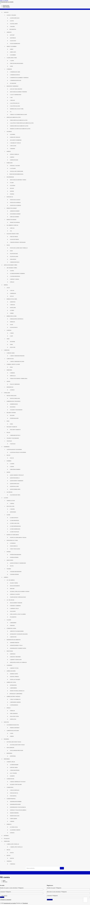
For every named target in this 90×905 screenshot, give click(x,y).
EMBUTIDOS (9, 370)
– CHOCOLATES (12, 145)
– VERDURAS (12, 864)
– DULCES (11, 458)
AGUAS (8, 287)
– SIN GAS (11, 296)
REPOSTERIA (9, 753)
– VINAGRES (12, 26)
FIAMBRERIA (6, 446)
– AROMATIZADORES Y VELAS (15, 645)
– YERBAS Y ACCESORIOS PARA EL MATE (18, 114)
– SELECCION (12, 347)
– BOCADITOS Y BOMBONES (15, 140)
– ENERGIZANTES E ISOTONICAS (16, 318)
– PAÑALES (11, 282)
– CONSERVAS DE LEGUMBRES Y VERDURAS (18, 77)
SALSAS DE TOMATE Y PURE (13, 233)
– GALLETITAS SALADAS (14, 106)
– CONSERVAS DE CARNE (14, 71)
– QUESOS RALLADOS (14, 486)
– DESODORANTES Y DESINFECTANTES (17, 648)
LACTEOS (6, 497)
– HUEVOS (11, 858)
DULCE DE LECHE (10, 506)
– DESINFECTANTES (13, 673)
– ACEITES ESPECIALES (14, 18)
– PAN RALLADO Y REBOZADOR (16, 171)
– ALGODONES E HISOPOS (14, 829)
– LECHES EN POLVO (13, 517)
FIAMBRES (9, 460)
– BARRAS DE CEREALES (14, 137)
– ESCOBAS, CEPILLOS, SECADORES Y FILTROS (19, 591)
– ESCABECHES (12, 83)
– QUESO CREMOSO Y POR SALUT (16, 475)
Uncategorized (6, 838)
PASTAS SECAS (10, 196)
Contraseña (5, 891)
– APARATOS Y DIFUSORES (15, 656)
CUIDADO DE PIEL (10, 778)
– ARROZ (11, 49)
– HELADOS (11, 415)
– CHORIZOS (12, 372)
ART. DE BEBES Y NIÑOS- (12, 267)
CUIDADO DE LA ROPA (11, 628)
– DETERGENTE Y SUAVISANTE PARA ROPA (18, 634)
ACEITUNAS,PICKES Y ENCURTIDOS (14, 449)
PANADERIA (6, 739)
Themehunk (25, 903)
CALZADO (9, 619)
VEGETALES (9, 441)
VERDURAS (9, 861)
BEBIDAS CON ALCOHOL (12, 299)
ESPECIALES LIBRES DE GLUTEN (14, 117)
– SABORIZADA (12, 293)
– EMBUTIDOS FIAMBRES (14, 469)
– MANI (11, 250)
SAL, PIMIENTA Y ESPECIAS (12, 225)
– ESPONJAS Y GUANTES (14, 594)
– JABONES (11, 821)
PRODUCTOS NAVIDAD (11, 219)
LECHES (8, 514)
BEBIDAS (6, 284)
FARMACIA (9, 824)
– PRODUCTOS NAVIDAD (14, 222)
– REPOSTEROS (12, 512)
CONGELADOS (7, 392)
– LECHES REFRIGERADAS (15, 526)
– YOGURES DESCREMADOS (15, 571)
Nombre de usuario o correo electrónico (11, 887)
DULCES (8, 455)
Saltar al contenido (4, 0)
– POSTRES (11, 194)
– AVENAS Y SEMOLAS (14, 154)
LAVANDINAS (9, 665)
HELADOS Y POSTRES (11, 412)
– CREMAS (11, 503)
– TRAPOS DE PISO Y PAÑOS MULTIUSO (17, 597)
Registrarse (49, 899)
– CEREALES (12, 100)
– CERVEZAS (12, 304)
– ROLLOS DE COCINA (14, 716)
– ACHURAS (11, 389)
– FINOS (11, 344)
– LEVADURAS (12, 543)
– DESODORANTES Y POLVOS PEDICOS (17, 807)
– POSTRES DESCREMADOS (15, 554)
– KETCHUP (11, 35)
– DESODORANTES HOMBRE (15, 801)
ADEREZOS (9, 32)
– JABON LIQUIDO (13, 818)
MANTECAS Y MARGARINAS (13, 534)
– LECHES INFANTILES (14, 520)
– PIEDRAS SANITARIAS (14, 727)
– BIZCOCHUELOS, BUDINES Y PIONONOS (18, 91)
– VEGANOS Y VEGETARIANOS (15, 409)
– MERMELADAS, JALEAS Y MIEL (16, 108)
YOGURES (9, 568)
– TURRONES (12, 148)
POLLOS (8, 432)
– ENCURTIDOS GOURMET (15, 213)
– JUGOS (11, 324)
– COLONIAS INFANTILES (14, 276)
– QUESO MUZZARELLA (14, 477)
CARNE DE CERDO (10, 353)
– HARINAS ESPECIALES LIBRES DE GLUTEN (18, 125)
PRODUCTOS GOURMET (12, 208)
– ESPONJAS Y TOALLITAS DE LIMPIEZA (17, 810)
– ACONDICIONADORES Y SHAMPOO (17, 273)
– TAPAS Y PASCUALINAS (14, 548)
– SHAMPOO (12, 776)
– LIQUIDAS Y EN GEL (14, 668)
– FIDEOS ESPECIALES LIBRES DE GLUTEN (18, 120)
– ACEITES (11, 270)
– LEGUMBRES (12, 54)
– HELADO (11, 188)
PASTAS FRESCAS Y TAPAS (12, 540)
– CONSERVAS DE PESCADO (15, 80)
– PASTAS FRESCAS (13, 546)
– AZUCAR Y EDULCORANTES (15, 89)
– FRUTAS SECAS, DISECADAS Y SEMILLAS (18, 247)
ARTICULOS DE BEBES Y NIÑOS (10, 265)
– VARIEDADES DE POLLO (14, 435)
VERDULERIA (7, 841)
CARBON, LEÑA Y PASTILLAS (13, 844)
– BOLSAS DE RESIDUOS (14, 585)
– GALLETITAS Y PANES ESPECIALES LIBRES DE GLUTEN (21, 123)
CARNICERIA (6, 350)
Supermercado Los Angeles (10, 903)
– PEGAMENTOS (12, 617)
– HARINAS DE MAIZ (13, 159)
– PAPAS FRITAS (12, 259)
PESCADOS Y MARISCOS (12, 426)
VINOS (8, 338)
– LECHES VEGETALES (14, 531)
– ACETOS (11, 20)
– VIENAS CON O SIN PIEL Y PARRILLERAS (18, 378)
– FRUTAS (11, 852)
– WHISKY (11, 313)
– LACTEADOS (12, 168)
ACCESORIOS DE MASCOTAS (13, 724)
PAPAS (8, 421)
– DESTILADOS (12, 307)
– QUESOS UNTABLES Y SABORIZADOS (17, 563)
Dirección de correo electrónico (57, 891)
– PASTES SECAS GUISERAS (15, 205)
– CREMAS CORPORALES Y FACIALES (17, 781)
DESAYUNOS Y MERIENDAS (12, 86)
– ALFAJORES (12, 134)
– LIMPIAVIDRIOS (13, 688)
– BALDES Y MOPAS (13, 583)
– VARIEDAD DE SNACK (14, 262)
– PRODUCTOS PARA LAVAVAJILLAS (16, 690)
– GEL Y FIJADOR (13, 773)
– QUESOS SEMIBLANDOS (14, 489)
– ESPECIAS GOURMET (14, 216)
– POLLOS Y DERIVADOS (14, 384)
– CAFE (11, 97)
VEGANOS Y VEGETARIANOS (13, 438)
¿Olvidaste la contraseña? (5, 899)
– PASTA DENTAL (13, 795)
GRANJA (8, 381)
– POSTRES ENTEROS (13, 557)
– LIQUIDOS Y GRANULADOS (15, 659)
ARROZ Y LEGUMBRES (11, 46)
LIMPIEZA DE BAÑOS (11, 671)
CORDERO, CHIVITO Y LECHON (13, 364)
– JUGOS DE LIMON (13, 23)
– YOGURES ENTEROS (14, 574)
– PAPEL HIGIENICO (13, 713)
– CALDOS (11, 60)
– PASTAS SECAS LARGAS (14, 199)
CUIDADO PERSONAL (11, 798)
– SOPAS (11, 66)
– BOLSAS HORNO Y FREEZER (15, 602)
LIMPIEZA (6, 577)
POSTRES (9, 551)
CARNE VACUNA (10, 358)
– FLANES (11, 182)
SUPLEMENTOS (12, 29)
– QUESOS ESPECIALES (14, 483)
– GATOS (11, 733)
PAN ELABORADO (10, 747)
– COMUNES (12, 509)
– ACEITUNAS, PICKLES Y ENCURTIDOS (17, 452)
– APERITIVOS (12, 301)
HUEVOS (8, 855)
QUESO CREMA (10, 560)
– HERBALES (12, 321)
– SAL (10, 230)
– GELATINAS (12, 185)
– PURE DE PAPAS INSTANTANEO (16, 63)
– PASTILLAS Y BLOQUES (14, 679)
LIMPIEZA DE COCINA (11, 682)
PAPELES (8, 707)
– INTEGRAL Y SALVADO (14, 165)
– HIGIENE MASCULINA (14, 815)
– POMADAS (12, 625)
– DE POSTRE (12, 341)
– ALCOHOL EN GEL (13, 827)
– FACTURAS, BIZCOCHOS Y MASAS (17, 744)
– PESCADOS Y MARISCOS (14, 429)
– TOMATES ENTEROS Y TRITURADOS (17, 242)
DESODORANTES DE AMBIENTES (14, 639)
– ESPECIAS (11, 228)
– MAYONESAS (12, 37)
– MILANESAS (12, 406)
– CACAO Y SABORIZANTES (15, 94)
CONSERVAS (9, 69)
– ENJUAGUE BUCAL (13, 793)
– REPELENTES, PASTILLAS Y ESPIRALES (18, 662)
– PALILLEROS (12, 611)
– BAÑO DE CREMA (13, 767)
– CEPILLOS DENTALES (14, 790)
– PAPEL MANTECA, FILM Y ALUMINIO (17, 614)
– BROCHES (11, 588)
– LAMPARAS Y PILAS (14, 608)
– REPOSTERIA (12, 756)
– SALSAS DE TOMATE (14, 239)
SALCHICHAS (9, 492)
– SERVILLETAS (12, 719)
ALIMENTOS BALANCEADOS (13, 730)
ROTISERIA (6, 835)
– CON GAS (11, 290)
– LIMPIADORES (12, 622)
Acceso (2, 897)
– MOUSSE (11, 191)
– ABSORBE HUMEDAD (14, 642)
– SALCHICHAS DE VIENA (14, 494)
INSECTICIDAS (10, 651)
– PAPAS (11, 424)
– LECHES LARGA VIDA (14, 523)
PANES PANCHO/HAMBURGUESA (16, 174)
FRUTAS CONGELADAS (11, 395)
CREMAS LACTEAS (11, 500)
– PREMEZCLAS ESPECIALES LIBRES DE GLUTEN (19, 128)
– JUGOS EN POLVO (13, 327)
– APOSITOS (11, 832)
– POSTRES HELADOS (13, 418)
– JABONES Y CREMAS (14, 279)
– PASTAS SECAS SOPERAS (15, 202)
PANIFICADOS (9, 162)
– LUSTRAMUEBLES (13, 705)
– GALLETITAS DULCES (14, 103)
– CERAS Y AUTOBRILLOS (14, 699)
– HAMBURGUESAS (13, 404)
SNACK (8, 245)
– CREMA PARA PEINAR (14, 770)
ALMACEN (6, 12)
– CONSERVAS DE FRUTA (14, 74)
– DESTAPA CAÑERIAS (14, 676)
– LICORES (11, 310)
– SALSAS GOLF (12, 40)
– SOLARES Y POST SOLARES (15, 784)
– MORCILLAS (12, 375)
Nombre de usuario (54, 887)
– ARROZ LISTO (12, 52)
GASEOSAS (9, 330)
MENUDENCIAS (10, 387)
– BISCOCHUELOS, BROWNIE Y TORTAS (17, 179)
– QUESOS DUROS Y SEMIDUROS (16, 480)
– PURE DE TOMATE (13, 236)
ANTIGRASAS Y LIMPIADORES (15, 693)
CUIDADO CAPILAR (11, 761)
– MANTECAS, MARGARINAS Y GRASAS (17, 537)
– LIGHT (11, 336)
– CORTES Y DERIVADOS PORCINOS (16, 355)
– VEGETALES (12, 443)
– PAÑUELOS (12, 710)
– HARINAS (11, 157)
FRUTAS (8, 849)
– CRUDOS (11, 466)
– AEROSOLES (12, 653)
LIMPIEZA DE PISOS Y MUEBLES (13, 696)
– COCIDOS (11, 463)
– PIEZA (11, 367)
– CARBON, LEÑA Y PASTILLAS (15, 847)
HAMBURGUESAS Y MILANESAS (13, 401)
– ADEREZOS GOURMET (14, 211)
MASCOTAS (6, 722)
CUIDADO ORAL (10, 787)
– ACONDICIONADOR (13, 764)
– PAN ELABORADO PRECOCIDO (16, 750)
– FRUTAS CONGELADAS (14, 398)
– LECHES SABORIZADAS (14, 529)
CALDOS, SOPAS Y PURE (12, 57)
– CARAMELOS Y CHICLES (15, 142)
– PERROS (11, 736)
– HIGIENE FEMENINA (14, 812)
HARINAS (9, 151)
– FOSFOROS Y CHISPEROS (15, 605)
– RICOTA (11, 565)
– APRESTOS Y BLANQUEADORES (16, 631)
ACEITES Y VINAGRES (11, 15)
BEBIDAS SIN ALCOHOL (12, 316)
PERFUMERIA (7, 759)
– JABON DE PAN (12, 636)
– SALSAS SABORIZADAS (14, 43)
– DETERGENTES (13, 685)
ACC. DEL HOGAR (10, 600)
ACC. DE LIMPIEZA (11, 580)
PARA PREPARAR (10, 177)
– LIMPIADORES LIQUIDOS (15, 702)
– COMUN (11, 333)
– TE (10, 111)
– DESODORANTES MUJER (15, 804)
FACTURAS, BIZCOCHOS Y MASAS (14, 741)
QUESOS (8, 472)
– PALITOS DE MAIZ (13, 253)
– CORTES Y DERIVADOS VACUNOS (16, 361)
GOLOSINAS (9, 131)
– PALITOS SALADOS (13, 256)
